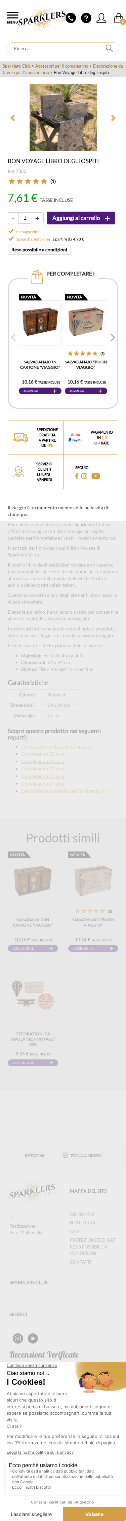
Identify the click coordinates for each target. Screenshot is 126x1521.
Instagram (35, 1155)
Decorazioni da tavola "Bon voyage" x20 (32, 1039)
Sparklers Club (17, 66)
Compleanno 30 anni (43, 761)
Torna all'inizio (86, 1155)
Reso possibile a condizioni (39, 249)
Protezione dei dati (93, 1240)
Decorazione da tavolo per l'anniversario (63, 791)
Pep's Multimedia (25, 1232)
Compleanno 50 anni (43, 776)
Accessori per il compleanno (61, 66)
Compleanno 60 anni (43, 783)
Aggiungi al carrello (31, 392)
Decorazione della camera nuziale (56, 746)
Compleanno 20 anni (43, 754)
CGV (74, 1231)
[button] (13, 117)
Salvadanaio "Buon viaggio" (86, 364)
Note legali (84, 1222)
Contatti (80, 1262)
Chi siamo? (82, 1214)
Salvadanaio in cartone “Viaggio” (40, 364)
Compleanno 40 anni (43, 768)
